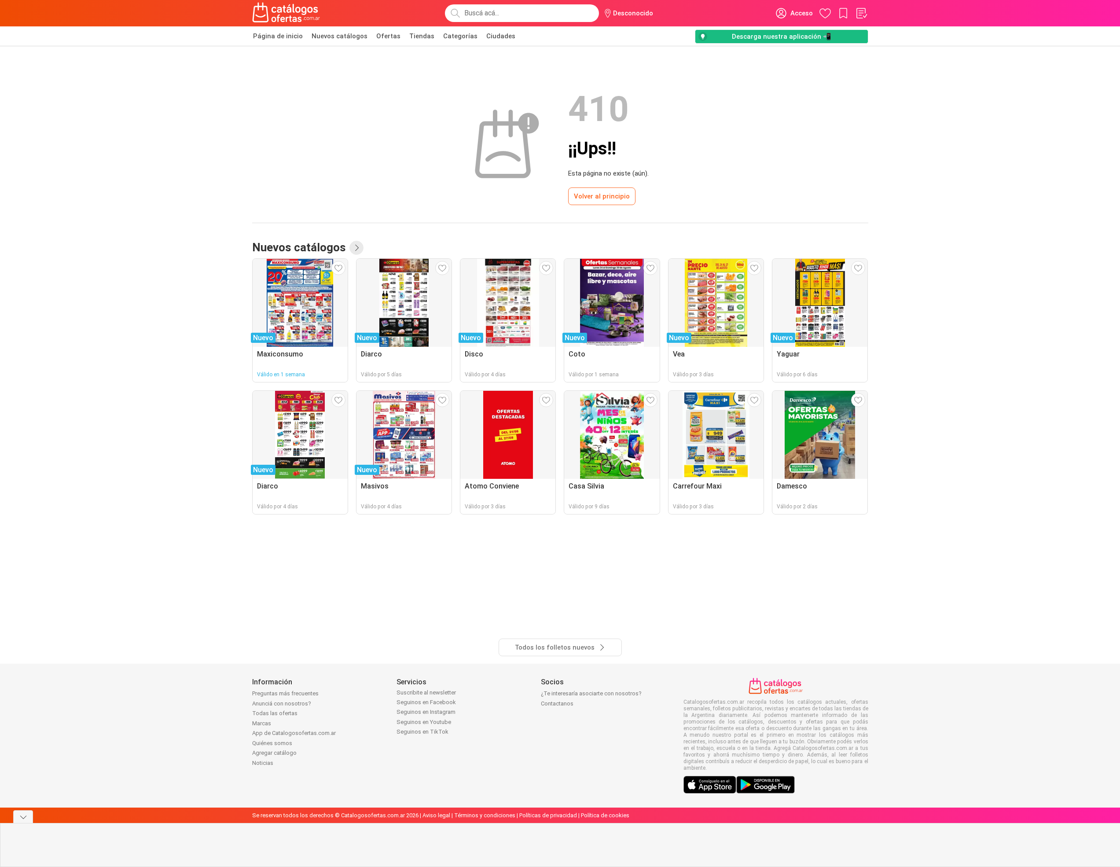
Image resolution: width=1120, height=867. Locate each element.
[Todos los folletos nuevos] (356, 248)
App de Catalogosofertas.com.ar (294, 733)
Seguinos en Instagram (426, 712)
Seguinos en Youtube (424, 722)
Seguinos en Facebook (426, 702)
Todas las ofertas (274, 713)
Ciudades (500, 36)
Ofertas (388, 36)
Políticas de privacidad (548, 815)
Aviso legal (436, 815)
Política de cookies (605, 815)
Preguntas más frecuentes (285, 693)
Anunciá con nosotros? (281, 703)
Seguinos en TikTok (422, 731)
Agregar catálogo (274, 752)
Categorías (460, 36)
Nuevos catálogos (339, 36)
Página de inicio (278, 36)
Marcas (261, 723)
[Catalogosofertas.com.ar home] (286, 13)
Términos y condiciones (484, 815)
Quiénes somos (272, 743)
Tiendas (421, 36)
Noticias (262, 763)
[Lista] (861, 13)
